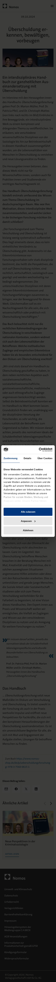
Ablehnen (28, 530)
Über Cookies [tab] (44, 458)
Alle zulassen (28, 511)
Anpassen (26, 521)
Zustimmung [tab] (10, 458)
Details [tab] (27, 458)
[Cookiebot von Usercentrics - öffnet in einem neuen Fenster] (39, 449)
